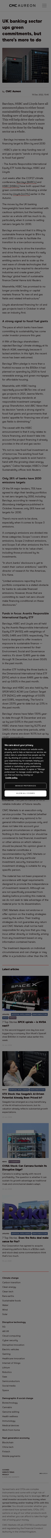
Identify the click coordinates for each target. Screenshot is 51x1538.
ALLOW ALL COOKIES (25, 793)
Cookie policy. (11, 778)
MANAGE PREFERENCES (25, 786)
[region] (25, 769)
